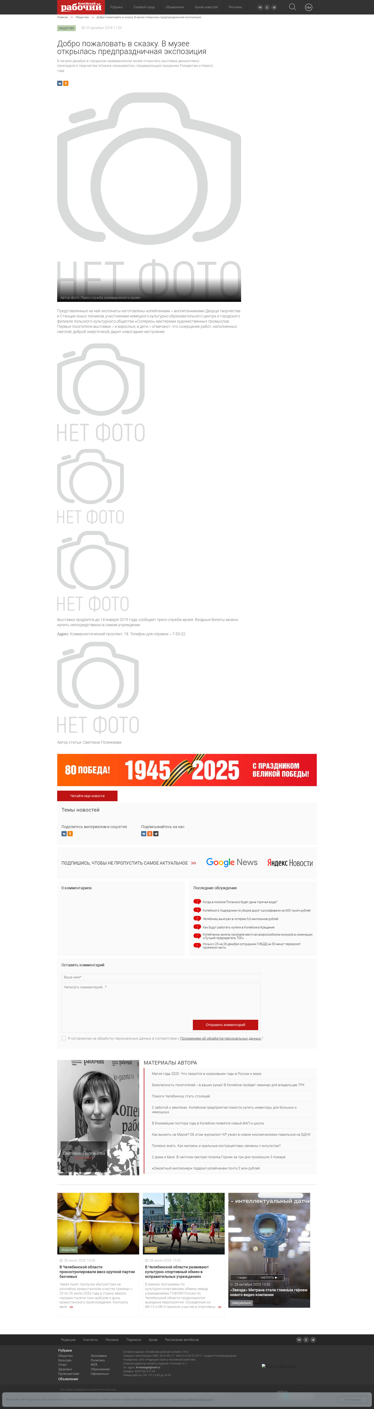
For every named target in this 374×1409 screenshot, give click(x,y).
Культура (64, 1360)
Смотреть (267, 1277)
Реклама (235, 7)
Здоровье (65, 1369)
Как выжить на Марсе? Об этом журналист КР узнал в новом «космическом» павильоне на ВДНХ (231, 1134)
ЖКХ (94, 1364)
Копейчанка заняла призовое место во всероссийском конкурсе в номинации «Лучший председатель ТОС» (258, 936)
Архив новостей (206, 7)
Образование (100, 1369)
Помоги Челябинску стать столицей (181, 1096)
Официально (100, 1373)
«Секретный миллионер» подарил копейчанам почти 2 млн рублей (206, 1168)
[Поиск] (292, 7)
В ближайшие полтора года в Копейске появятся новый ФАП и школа (208, 1123)
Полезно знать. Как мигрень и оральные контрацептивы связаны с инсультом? (216, 1146)
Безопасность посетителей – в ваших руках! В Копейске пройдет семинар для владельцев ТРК (228, 1085)
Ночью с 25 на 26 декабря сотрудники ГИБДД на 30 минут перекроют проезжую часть (252, 945)
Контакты (90, 1340)
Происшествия (68, 1373)
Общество (65, 1356)
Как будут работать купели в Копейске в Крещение (238, 927)
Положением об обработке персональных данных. (221, 1038)
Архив (153, 1340)
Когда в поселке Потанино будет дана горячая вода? (240, 902)
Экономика (99, 1356)
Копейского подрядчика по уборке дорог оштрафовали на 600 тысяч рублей (257, 910)
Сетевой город (144, 7)
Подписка (133, 1340)
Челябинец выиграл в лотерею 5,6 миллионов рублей (240, 919)
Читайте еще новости (87, 796)
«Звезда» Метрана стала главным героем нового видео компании (269, 1292)
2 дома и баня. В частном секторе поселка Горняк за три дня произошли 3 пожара (218, 1157)
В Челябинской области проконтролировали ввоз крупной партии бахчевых (97, 1272)
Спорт (62, 1364)
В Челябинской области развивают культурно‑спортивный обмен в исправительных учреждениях (177, 1272)
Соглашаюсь (353, 1399)
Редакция (68, 1340)
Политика (98, 1360)
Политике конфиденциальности (192, 1399)
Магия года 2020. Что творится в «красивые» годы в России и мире (206, 1074)
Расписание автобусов (182, 1340)
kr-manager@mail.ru (148, 1367)
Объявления (175, 7)
